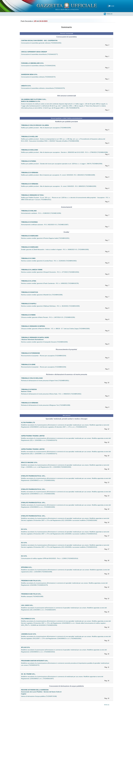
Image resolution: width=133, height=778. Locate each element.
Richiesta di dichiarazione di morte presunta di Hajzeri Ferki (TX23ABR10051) (65, 381)
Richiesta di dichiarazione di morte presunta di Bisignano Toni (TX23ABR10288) (65, 406)
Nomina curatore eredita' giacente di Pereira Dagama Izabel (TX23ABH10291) (65, 239)
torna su (106, 704)
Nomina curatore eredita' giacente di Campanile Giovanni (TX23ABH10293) (65, 343)
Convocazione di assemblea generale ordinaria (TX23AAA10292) (65, 44)
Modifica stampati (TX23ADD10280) (65, 597)
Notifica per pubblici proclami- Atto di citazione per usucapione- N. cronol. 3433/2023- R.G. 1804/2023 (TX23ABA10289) (65, 176)
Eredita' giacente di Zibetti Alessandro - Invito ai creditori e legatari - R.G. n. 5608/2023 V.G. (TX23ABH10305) (65, 250)
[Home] (66, 6)
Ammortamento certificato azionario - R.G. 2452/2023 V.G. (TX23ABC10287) (65, 225)
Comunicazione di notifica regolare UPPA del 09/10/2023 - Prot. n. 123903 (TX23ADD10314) (65, 559)
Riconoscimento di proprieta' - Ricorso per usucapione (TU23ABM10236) (65, 368)
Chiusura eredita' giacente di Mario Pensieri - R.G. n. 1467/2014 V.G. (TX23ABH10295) (65, 318)
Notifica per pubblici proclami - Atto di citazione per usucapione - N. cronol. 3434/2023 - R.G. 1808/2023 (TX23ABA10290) (65, 187)
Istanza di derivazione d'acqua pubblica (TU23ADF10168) (65, 697)
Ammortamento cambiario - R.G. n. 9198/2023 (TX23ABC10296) (65, 214)
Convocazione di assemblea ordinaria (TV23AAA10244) (65, 66)
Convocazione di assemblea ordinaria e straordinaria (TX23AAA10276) (65, 89)
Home (112, 6)
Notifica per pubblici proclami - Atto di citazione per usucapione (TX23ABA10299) (65, 128)
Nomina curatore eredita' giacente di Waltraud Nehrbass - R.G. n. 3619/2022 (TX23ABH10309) (65, 307)
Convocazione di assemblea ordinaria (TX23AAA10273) (65, 78)
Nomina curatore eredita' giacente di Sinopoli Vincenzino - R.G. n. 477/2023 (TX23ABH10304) (65, 273)
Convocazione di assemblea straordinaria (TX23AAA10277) (65, 55)
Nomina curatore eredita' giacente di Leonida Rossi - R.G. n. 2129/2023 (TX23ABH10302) (65, 262)
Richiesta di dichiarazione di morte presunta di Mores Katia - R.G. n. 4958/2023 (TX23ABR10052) (65, 395)
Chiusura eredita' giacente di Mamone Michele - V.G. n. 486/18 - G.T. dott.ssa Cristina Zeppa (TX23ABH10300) (65, 329)
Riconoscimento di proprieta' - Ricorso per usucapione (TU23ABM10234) (65, 356)
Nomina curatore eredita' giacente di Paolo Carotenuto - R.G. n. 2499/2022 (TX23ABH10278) (65, 284)
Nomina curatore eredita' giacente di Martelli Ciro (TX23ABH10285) (65, 296)
